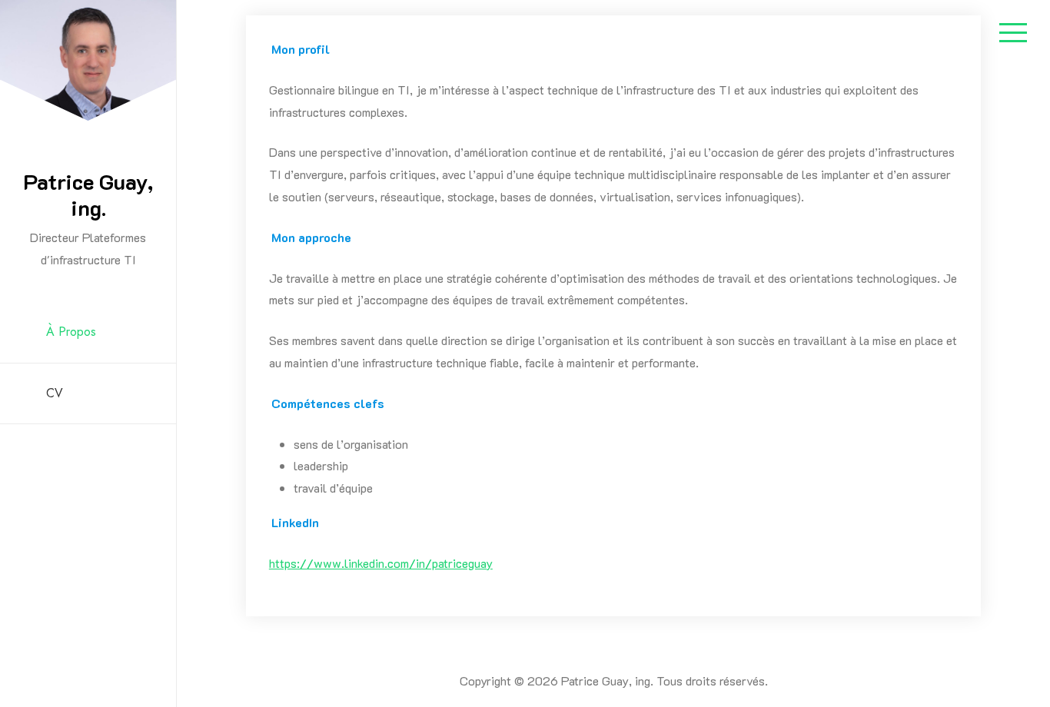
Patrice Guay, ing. (88, 194)
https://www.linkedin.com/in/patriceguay (381, 563)
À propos (71, 331)
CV (54, 393)
